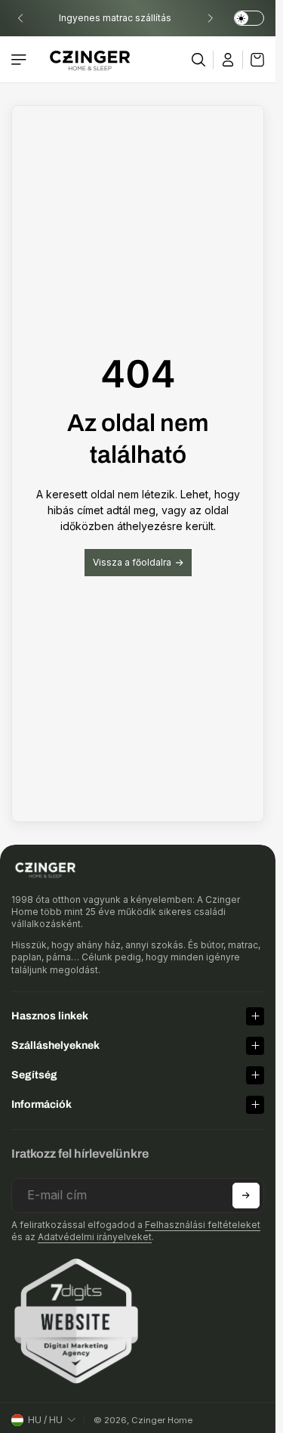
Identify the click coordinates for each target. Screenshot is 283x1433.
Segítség (34, 1075)
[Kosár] (253, 60)
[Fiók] (228, 60)
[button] (246, 1195)
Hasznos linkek (49, 1016)
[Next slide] (210, 18)
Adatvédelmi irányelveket (95, 1236)
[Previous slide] (20, 18)
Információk (41, 1104)
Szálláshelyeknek (55, 1045)
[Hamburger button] (20, 60)
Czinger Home (161, 1420)
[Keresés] (199, 60)
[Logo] (90, 59)
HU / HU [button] (45, 1419)
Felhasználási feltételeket (202, 1224)
